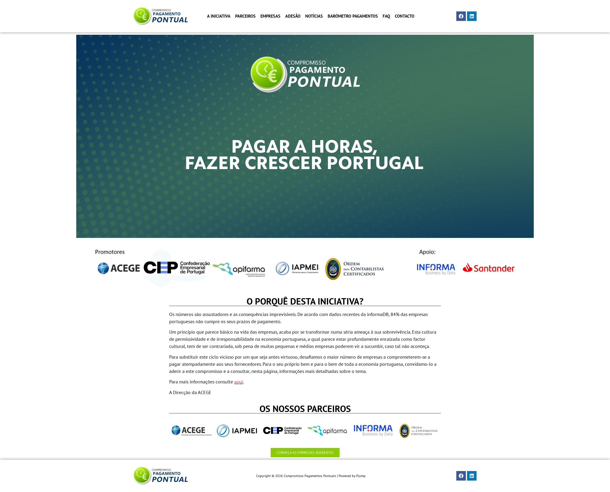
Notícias (314, 16)
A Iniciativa (218, 16)
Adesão (292, 16)
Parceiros (245, 16)
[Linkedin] (472, 16)
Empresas (270, 16)
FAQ (386, 16)
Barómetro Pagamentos (353, 16)
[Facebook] (461, 16)
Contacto (404, 16)
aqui (238, 382)
